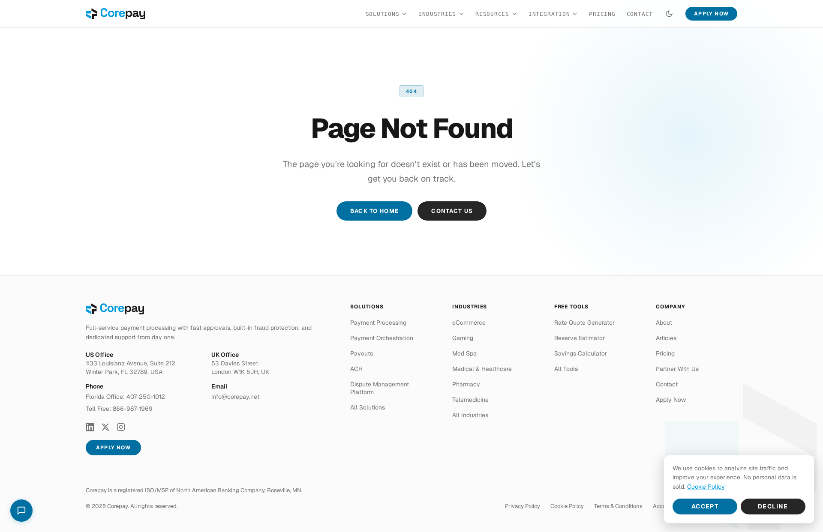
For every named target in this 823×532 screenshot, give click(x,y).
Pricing (602, 14)
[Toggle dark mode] (669, 13)
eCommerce (469, 322)
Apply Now (711, 13)
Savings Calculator (580, 353)
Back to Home (374, 211)
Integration (549, 14)
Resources (492, 14)
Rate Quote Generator (584, 322)
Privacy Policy (522, 506)
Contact (640, 14)
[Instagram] (121, 427)
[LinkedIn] (90, 427)
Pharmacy (466, 384)
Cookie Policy (567, 506)
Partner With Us (677, 369)
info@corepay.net (235, 396)
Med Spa (464, 353)
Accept (704, 506)
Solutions (382, 14)
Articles (666, 338)
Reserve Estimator (579, 338)
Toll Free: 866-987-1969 (119, 408)
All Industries (470, 415)
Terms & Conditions (618, 506)
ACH (356, 369)
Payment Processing (378, 322)
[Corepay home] (115, 13)
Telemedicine (470, 399)
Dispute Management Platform (379, 388)
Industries (437, 14)
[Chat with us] (21, 510)
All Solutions (367, 407)
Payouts (361, 353)
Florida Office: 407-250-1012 (125, 396)
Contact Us (452, 211)
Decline (773, 506)
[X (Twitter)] (105, 427)
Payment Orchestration (381, 338)
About (664, 322)
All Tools (566, 369)
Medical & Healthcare (482, 369)
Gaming (462, 338)
